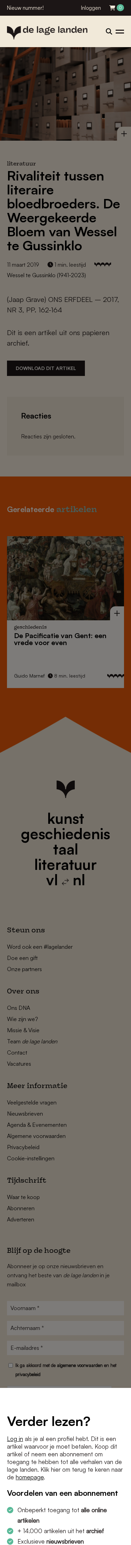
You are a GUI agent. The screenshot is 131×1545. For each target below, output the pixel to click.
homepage (30, 1477)
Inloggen (91, 8)
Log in (15, 1438)
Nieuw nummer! (25, 8)
